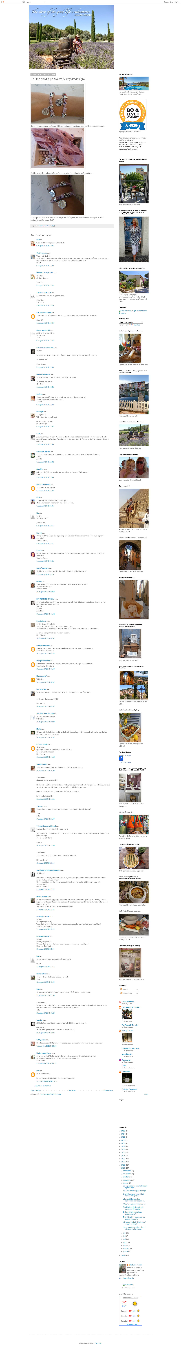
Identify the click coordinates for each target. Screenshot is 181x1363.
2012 (123, 1162)
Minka (38, 729)
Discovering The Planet (130, 1048)
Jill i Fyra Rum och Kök (45, 714)
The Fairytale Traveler (130, 1025)
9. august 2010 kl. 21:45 (45, 341)
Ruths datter (41, 974)
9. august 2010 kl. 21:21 (45, 246)
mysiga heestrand (43, 645)
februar (126, 1248)
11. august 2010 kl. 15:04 (45, 949)
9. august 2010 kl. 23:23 (45, 574)
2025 (123, 1131)
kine (38, 1071)
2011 (123, 1165)
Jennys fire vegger (43, 374)
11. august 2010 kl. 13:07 (45, 909)
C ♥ (37, 956)
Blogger (98, 1343)
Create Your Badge (125, 762)
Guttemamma (41, 253)
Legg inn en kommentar (42, 1086)
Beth (38, 498)
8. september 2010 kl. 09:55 (46, 1064)
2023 (123, 1137)
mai (124, 1239)
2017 (123, 1146)
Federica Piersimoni (129, 1089)
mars (125, 1245)
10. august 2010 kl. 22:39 (45, 845)
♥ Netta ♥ (39, 806)
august (126, 1183)
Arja (38, 989)
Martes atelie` (41, 676)
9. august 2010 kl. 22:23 (45, 405)
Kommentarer (127, 993)
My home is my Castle (45, 273)
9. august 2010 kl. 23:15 (45, 526)
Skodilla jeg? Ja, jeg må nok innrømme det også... (133, 1208)
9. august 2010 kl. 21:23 (45, 286)
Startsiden (72, 1090)
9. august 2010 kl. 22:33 (45, 477)
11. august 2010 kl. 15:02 (45, 929)
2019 (123, 1140)
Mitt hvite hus (41, 689)
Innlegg (125, 989)
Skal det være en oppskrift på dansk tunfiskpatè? (133, 1195)
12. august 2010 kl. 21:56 (45, 995)
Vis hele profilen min (126, 1278)
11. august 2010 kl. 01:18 (45, 863)
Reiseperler (126, 1060)
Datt (38, 240)
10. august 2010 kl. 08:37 (45, 638)
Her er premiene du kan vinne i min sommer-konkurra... (134, 1228)
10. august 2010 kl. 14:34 (45, 770)
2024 (123, 1134)
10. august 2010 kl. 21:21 (45, 799)
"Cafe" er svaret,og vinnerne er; (134, 1204)
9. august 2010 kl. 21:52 (45, 387)
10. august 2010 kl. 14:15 (45, 757)
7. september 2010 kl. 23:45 (46, 1046)
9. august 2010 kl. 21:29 (45, 305)
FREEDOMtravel (128, 1002)
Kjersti (38, 533)
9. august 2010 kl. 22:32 (45, 462)
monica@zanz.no (42, 916)
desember (127, 1171)
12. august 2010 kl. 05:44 (45, 982)
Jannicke (39, 469)
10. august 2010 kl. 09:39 (45, 722)
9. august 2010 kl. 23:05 (45, 506)
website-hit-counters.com (128, 1288)
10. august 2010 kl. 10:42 (45, 737)
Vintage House (127, 1031)
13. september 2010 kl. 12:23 (46, 1081)
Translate (136, 325)
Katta (38, 434)
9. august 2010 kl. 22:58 (45, 491)
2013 (123, 1159)
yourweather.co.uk (130, 1297)
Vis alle (146, 1094)
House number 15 (43, 330)
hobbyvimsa (41, 1040)
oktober (126, 1177)
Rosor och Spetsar (43, 451)
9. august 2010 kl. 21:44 (45, 323)
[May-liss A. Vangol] (121, 760)
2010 (123, 1168)
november (127, 1174)
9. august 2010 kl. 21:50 (45, 367)
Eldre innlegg (108, 1090)
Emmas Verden (42, 744)
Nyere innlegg (36, 1090)
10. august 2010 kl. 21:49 (45, 819)
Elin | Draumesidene (44, 313)
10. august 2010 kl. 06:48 (45, 592)
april (125, 1242)
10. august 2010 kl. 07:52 (45, 614)
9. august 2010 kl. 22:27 (45, 427)
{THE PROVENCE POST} (131, 1007)
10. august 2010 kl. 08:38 (45, 654)
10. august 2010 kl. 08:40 (45, 669)
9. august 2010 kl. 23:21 (45, 543)
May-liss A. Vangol (125, 755)
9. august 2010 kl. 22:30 (45, 444)
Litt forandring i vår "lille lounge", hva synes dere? (134, 1223)
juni (124, 1236)
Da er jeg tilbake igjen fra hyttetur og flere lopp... (135, 1187)
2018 (123, 1143)
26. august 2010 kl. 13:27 (45, 1033)
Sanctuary (126, 1072)
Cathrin (39, 394)
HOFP (124, 1066)
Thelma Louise (41, 764)
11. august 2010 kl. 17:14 (45, 967)
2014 (123, 1156)
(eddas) (39, 581)
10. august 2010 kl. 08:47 (45, 682)
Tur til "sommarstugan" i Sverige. (134, 1191)
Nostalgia (40, 412)
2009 (123, 1255)
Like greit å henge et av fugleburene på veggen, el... (134, 1200)
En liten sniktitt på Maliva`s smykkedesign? (132, 1213)
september (127, 1180)
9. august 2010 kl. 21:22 (45, 266)
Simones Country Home (45, 348)
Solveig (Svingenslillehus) (46, 826)
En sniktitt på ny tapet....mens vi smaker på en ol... (134, 1218)
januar (125, 1251)
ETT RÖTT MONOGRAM (45, 599)
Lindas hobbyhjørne (43, 1053)
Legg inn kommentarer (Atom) (50, 1094)
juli (124, 1233)
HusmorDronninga (43, 484)
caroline (39, 1020)
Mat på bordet (127, 1054)
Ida (37, 513)
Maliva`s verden (42, 568)
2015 (123, 1152)
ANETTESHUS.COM (43, 293)
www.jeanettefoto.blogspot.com (48, 870)
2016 (123, 1149)
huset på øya (41, 621)
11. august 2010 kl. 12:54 (45, 890)
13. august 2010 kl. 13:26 (45, 1013)
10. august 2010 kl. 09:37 (45, 706)
